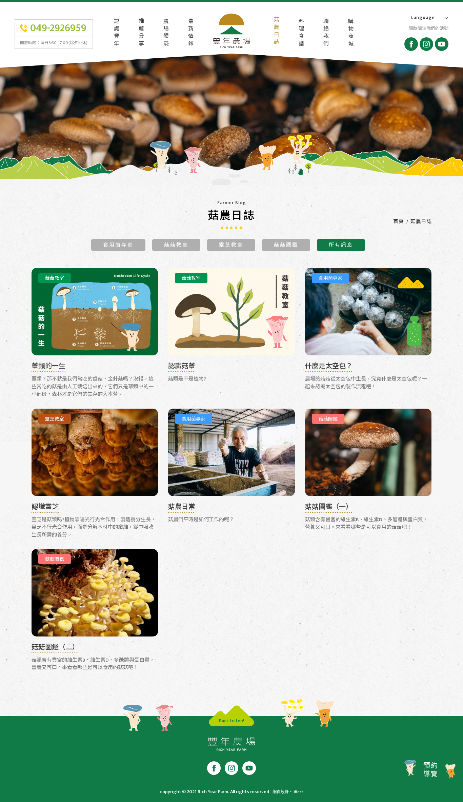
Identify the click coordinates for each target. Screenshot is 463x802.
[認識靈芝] (95, 452)
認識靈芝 (45, 508)
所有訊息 (341, 245)
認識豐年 (115, 33)
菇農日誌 (275, 31)
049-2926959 (58, 28)
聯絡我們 (325, 33)
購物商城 (350, 33)
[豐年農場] (231, 746)
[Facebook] (411, 44)
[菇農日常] (231, 452)
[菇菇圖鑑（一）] (368, 452)
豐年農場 (231, 32)
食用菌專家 (118, 245)
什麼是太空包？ (329, 367)
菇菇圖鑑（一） (329, 508)
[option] (231, 119)
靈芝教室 (231, 245)
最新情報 (190, 33)
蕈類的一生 (48, 367)
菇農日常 (181, 508)
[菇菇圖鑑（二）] (95, 593)
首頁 (398, 221)
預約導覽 (430, 770)
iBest (298, 791)
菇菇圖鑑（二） (55, 648)
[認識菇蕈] (231, 311)
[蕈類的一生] (95, 311)
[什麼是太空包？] (368, 311)
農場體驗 (165, 33)
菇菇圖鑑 (286, 245)
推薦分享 (140, 33)
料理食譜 (300, 33)
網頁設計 (281, 791)
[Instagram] (426, 44)
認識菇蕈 (181, 367)
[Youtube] (441, 44)
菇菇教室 (176, 245)
